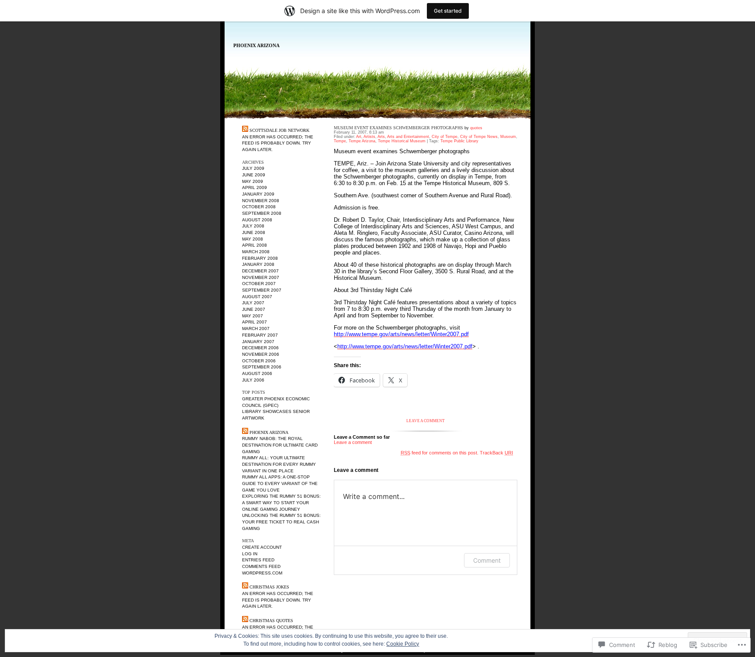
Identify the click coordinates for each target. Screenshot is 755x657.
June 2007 (253, 309)
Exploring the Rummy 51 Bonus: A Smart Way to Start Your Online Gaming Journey (281, 502)
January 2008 (258, 264)
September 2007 (261, 290)
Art (358, 136)
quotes (476, 128)
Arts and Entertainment (408, 136)
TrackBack (496, 452)
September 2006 (261, 367)
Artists (369, 136)
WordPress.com (262, 573)
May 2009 (252, 181)
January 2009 (258, 194)
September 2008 (261, 213)
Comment (487, 560)
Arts (381, 136)
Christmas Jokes (269, 587)
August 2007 (257, 296)
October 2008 (259, 206)
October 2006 (259, 360)
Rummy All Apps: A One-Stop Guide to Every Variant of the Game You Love (280, 483)
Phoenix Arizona (256, 45)
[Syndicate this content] (245, 130)
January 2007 (258, 341)
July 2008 (253, 226)
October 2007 (259, 283)
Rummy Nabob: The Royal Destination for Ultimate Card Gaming (280, 445)
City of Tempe (444, 136)
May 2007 (252, 315)
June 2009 (253, 174)
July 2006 (253, 380)
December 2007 (260, 270)
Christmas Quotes (271, 620)
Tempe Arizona (362, 141)
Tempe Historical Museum (402, 141)
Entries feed (258, 559)
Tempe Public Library (459, 141)
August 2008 (257, 219)
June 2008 (253, 232)
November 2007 (260, 277)
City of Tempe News (479, 136)
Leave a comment (353, 442)
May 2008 (252, 239)
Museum (508, 136)
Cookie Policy (402, 644)
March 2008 (256, 251)
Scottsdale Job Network (279, 130)
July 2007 (253, 302)
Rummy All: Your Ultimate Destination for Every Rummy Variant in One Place (279, 464)
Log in (249, 553)
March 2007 (256, 328)
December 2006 (260, 347)
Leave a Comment (425, 421)
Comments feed (261, 566)
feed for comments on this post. (439, 452)
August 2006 (257, 373)
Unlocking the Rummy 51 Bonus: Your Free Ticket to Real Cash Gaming (281, 521)
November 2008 (260, 200)
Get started (448, 10)
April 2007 (254, 322)
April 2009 (254, 187)
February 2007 (260, 335)
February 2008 (260, 258)
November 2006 (260, 354)
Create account (262, 547)
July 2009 (253, 168)
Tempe (340, 141)
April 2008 (254, 245)
